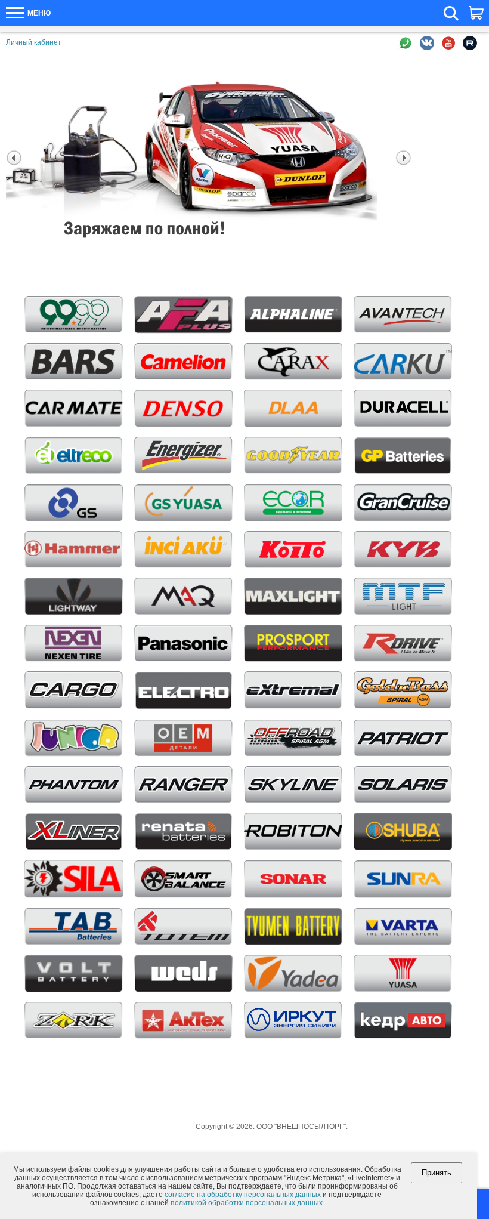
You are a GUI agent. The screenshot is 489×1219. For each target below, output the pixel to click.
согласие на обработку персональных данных (243, 1194)
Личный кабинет (33, 42)
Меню (38, 13)
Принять (436, 1172)
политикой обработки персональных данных (247, 1203)
